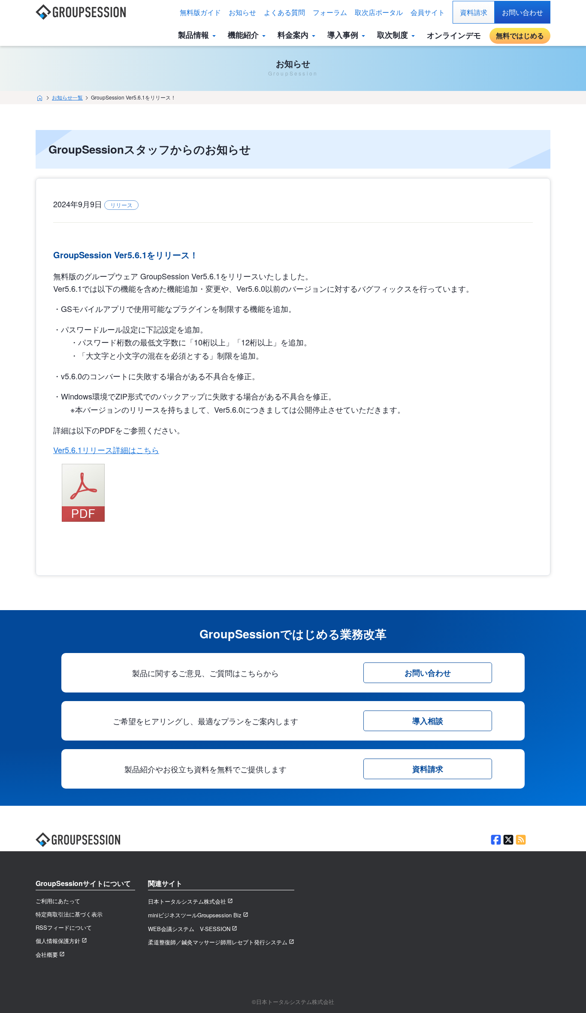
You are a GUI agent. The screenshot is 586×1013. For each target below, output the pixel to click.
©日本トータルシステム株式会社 (293, 1002)
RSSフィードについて (64, 927)
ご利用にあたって (58, 901)
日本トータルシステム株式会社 (187, 901)
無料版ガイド (200, 12)
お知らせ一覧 (67, 97)
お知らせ (242, 12)
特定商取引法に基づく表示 (69, 914)
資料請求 (473, 12)
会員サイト (428, 12)
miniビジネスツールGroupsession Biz (195, 915)
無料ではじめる (520, 35)
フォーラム (330, 12)
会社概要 (47, 954)
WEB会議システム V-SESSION (189, 929)
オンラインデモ (454, 35)
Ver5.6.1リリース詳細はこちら (106, 449)
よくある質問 (284, 12)
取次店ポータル (379, 12)
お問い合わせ (522, 12)
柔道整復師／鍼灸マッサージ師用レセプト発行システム (217, 942)
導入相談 (427, 720)
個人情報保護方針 (58, 941)
